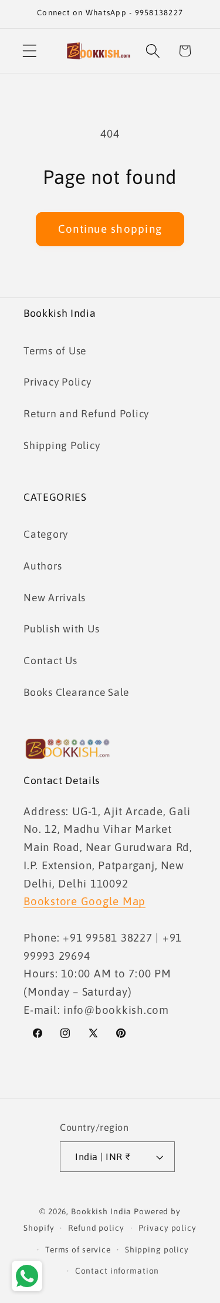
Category (45, 534)
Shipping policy (157, 1249)
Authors (42, 566)
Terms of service (78, 1249)
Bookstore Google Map (84, 901)
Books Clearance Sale (76, 692)
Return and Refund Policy (86, 414)
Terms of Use (54, 351)
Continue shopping (110, 228)
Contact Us (50, 660)
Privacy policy (167, 1227)
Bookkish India (101, 1211)
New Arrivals (54, 598)
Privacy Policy (57, 382)
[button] (29, 51)
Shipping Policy (61, 445)
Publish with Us (61, 629)
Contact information (117, 1270)
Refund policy (96, 1227)
